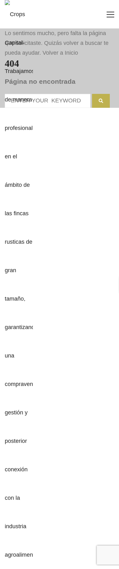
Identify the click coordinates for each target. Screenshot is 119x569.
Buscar (60, 289)
